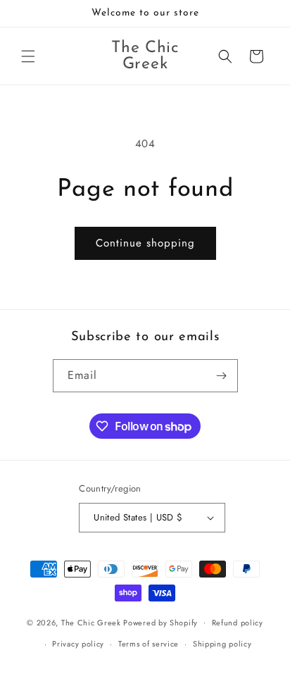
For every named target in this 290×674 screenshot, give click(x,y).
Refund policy (237, 622)
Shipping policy (222, 643)
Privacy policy (78, 643)
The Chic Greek (91, 622)
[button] (28, 56)
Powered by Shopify (160, 622)
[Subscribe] (221, 375)
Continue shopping (145, 243)
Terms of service (148, 643)
